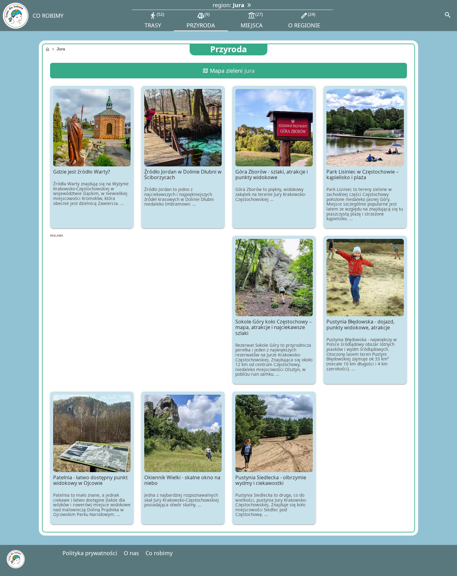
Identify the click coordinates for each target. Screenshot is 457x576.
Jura (61, 49)
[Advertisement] (137, 284)
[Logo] (15, 15)
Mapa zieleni (228, 70)
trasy (154, 20)
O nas (131, 553)
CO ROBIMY (48, 15)
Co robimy (159, 553)
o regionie (304, 20)
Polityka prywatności (89, 553)
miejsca (252, 20)
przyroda (201, 20)
